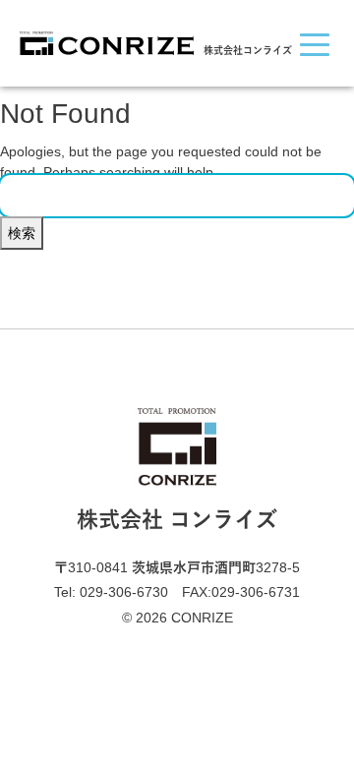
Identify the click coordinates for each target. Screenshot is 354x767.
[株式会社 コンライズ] (107, 41)
